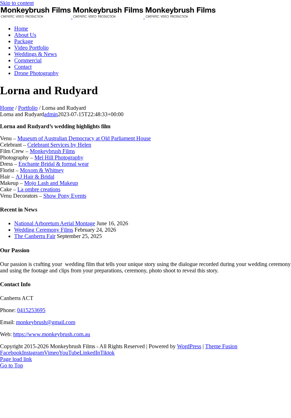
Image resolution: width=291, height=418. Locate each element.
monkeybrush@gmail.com (45, 322)
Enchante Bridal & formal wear (53, 164)
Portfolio (28, 108)
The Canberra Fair (34, 236)
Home (7, 108)
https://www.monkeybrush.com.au (51, 334)
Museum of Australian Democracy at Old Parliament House (84, 138)
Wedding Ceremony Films (43, 230)
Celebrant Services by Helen (59, 145)
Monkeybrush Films (52, 151)
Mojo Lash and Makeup (51, 183)
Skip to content (17, 3)
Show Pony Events (64, 196)
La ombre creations (38, 189)
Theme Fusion (221, 346)
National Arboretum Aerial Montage (54, 223)
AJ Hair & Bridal (35, 177)
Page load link (16, 359)
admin (51, 114)
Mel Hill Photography (58, 157)
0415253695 (31, 310)
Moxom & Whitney (42, 170)
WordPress (189, 346)
